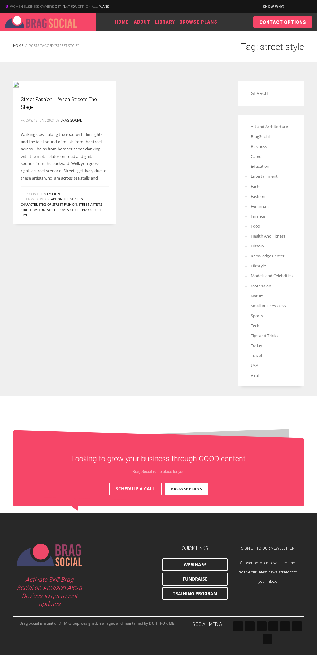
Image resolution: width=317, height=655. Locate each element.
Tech (255, 325)
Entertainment (264, 176)
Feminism (260, 206)
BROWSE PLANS (186, 489)
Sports (257, 316)
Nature (257, 296)
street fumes (58, 209)
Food (255, 226)
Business (259, 146)
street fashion (33, 209)
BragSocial (260, 136)
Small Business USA (268, 306)
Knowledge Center (267, 256)
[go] (290, 93)
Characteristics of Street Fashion (49, 204)
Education (260, 166)
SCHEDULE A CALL (135, 489)
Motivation (261, 286)
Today (256, 345)
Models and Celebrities (272, 275)
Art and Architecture (269, 126)
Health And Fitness (268, 236)
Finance (258, 216)
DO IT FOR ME (161, 623)
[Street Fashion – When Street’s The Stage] (20, 84)
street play (79, 209)
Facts (255, 186)
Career (257, 156)
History (257, 246)
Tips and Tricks (264, 335)
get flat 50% (66, 7)
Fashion (53, 194)
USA (254, 365)
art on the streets (67, 199)
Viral (255, 375)
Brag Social (71, 120)
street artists (90, 204)
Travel (256, 355)
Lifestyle (258, 266)
